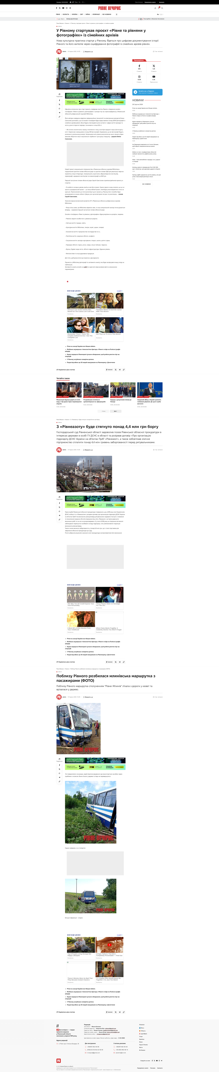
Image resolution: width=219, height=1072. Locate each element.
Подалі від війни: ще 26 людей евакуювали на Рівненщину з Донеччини (91, 362)
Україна (146, 396)
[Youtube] (154, 79)
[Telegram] (70, 8)
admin (64, 51)
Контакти (161, 2)
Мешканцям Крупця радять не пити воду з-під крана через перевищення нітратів (69, 401)
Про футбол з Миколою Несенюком (154, 19)
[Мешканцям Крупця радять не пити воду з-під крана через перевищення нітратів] (69, 389)
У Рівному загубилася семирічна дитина (80, 359)
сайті (85, 267)
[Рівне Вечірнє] (58, 1061)
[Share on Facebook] (59, 100)
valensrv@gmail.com (110, 1028)
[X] (59, 8)
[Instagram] (139, 79)
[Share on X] (59, 104)
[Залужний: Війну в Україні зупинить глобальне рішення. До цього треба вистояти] (150, 389)
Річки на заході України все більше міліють (81, 346)
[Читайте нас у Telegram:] (135, 92)
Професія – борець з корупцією (75, 19)
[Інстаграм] (67, 8)
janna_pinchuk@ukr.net (113, 1032)
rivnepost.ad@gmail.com (103, 1034)
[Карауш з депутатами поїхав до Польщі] (123, 389)
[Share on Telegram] (59, 113)
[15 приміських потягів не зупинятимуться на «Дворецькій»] (96, 389)
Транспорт (99, 396)
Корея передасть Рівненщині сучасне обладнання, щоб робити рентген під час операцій (144, 123)
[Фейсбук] (57, 8)
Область (66, 396)
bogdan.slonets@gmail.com (110, 1030)
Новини (60, 26)
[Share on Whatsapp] (59, 108)
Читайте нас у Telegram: (146, 91)
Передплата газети (150, 2)
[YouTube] (63, 8)
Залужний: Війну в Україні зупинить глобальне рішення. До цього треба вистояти (149, 401)
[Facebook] (139, 68)
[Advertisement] (95, 154)
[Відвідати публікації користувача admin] (59, 51)
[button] (155, 8)
